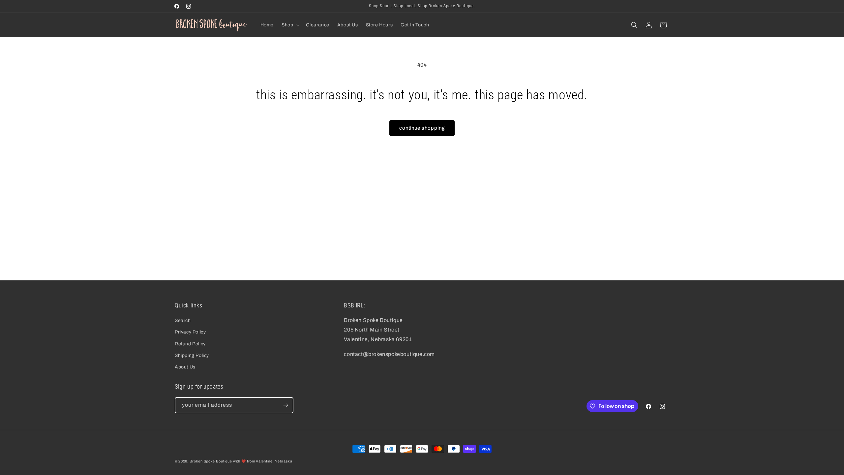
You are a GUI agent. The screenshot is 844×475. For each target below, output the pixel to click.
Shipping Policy (192, 355)
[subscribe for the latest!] (285, 405)
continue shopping (422, 128)
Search (183, 320)
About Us (185, 366)
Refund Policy (190, 343)
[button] (290, 25)
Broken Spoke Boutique (211, 461)
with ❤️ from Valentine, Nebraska (262, 461)
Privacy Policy (190, 332)
